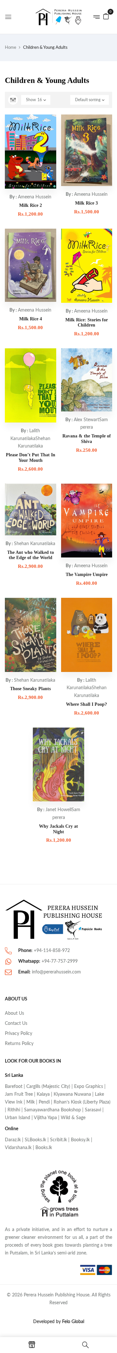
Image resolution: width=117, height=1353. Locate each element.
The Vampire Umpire (87, 574)
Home (10, 48)
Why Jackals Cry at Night (58, 829)
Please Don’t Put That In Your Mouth (30, 457)
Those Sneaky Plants (30, 688)
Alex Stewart (86, 420)
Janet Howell (59, 810)
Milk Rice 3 (86, 203)
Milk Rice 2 (30, 205)
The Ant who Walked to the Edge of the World (30, 555)
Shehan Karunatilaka (34, 544)
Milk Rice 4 (30, 318)
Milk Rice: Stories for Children (86, 322)
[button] (106, 16)
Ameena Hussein (34, 197)
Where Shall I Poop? (86, 704)
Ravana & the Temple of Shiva (86, 439)
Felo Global (73, 1322)
